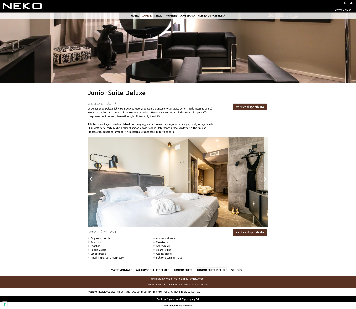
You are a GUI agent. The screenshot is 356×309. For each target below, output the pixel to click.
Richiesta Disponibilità (164, 279)
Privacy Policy (156, 284)
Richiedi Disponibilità (211, 15)
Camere (147, 15)
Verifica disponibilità (250, 107)
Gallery (183, 279)
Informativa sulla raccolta (178, 305)
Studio (236, 270)
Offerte (171, 15)
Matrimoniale (121, 270)
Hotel (135, 15)
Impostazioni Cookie (196, 284)
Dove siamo (187, 15)
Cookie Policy (174, 284)
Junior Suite (182, 270)
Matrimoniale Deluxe (152, 270)
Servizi (158, 15)
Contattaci (197, 279)
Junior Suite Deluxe (211, 270)
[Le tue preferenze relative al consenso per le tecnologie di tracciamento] (5, 304)
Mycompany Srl (190, 299)
